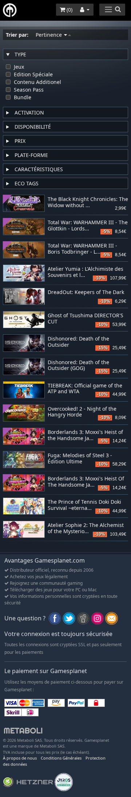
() (68, 9)
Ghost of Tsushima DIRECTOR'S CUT (85, 319)
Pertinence (49, 34)
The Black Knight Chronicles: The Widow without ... (88, 202)
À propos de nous (20, 758)
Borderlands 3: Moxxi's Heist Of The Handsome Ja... (86, 482)
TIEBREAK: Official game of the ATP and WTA (85, 389)
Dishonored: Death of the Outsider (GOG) (78, 365)
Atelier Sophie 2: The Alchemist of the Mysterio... (86, 528)
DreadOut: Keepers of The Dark (86, 292)
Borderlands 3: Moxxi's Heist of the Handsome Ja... (85, 435)
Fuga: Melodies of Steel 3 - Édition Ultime (80, 458)
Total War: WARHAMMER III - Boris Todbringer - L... (82, 249)
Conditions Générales (61, 758)
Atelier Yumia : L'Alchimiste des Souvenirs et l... (85, 272)
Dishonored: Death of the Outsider (78, 342)
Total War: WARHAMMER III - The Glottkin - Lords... (88, 226)
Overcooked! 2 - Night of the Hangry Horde (82, 412)
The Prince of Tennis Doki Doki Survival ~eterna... (84, 505)
